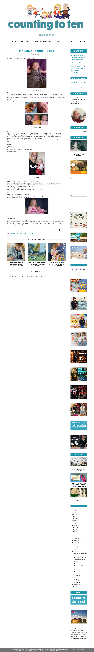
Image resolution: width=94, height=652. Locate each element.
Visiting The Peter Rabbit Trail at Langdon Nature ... (80, 576)
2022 (73, 518)
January (76, 584)
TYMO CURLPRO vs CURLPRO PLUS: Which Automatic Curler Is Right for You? (79, 485)
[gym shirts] (78, 363)
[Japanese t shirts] (78, 292)
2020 (73, 523)
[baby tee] (78, 448)
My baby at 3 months (79, 564)
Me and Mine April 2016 (80, 557)
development (19, 233)
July (75, 544)
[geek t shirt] (78, 380)
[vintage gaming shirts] (78, 398)
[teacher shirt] (78, 327)
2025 (73, 512)
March (75, 580)
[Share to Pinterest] (65, 230)
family (25, 233)
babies (13, 233)
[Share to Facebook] (59, 230)
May (75, 549)
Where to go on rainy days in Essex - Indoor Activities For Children (79, 469)
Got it (82, 649)
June (75, 547)
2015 (73, 586)
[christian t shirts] (78, 310)
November (76, 536)
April (75, 551)
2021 (73, 521)
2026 (73, 510)
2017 (73, 529)
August (75, 542)
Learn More (76, 649)
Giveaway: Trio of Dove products (79, 499)
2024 (73, 514)
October (76, 538)
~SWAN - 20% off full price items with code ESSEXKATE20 (77, 70)
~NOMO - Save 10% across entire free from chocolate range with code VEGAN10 (77, 64)
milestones (31, 233)
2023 (73, 516)
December (76, 534)
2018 (73, 527)
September (77, 540)
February (76, 582)
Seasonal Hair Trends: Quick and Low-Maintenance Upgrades (78, 154)
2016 (73, 531)
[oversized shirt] (78, 416)
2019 (73, 525)
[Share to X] (62, 230)
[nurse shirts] (78, 345)
